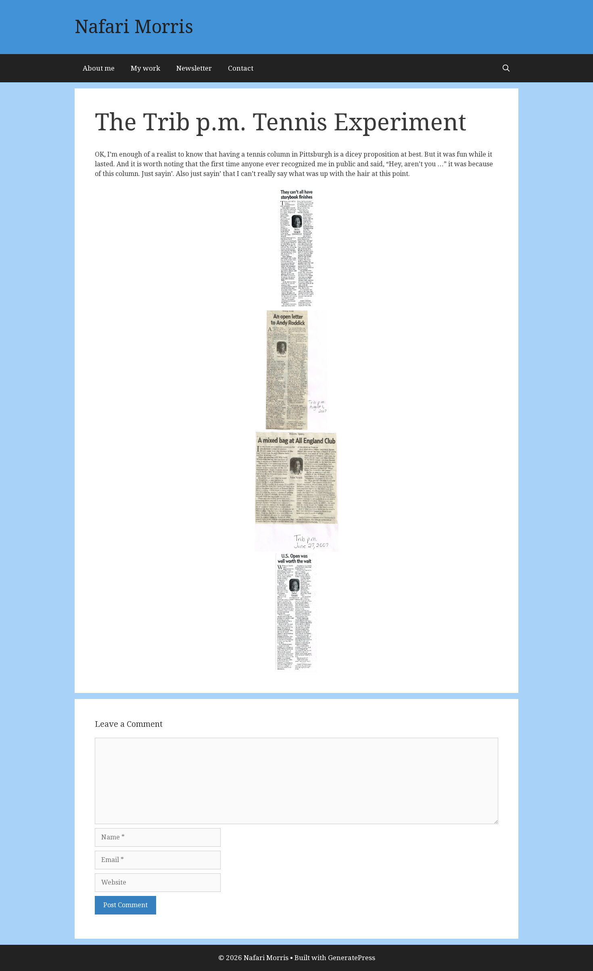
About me (99, 68)
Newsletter (194, 68)
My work (145, 68)
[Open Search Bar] (505, 68)
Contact (240, 68)
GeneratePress (351, 958)
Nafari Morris (134, 27)
